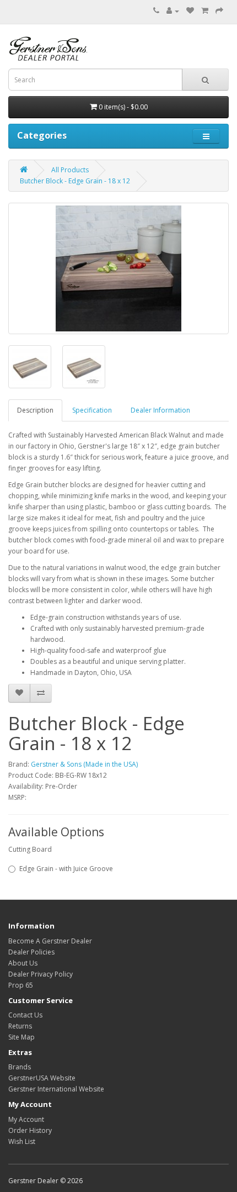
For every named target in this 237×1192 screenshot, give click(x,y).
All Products (70, 170)
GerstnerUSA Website (42, 1078)
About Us (22, 963)
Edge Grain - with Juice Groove (66, 868)
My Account (26, 1119)
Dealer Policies (31, 952)
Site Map (21, 1037)
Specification (92, 410)
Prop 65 (20, 985)
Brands (19, 1067)
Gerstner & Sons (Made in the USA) (84, 764)
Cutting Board (30, 849)
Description (35, 410)
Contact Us (25, 1015)
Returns (20, 1026)
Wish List (21, 1141)
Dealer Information (160, 410)
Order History (30, 1130)
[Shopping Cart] (204, 10)
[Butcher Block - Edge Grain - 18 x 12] (118, 268)
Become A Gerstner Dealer (50, 941)
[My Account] (172, 10)
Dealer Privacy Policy (40, 974)
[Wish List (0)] (190, 10)
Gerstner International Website (56, 1089)
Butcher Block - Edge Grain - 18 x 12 (75, 181)
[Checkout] (219, 10)
